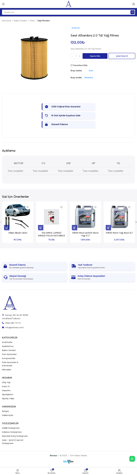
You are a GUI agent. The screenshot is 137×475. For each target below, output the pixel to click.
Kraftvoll (75, 28)
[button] (6, 227)
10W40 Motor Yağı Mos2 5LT (119, 233)
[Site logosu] (68, 4)
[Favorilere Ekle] (27, 207)
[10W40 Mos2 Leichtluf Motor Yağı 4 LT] (85, 216)
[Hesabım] (133, 4)
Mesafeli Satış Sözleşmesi (15, 436)
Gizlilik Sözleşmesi (10, 428)
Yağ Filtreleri (43, 20)
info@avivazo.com (14, 327)
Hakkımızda (7, 415)
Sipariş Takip (8, 398)
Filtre (32, 20)
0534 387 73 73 (12, 323)
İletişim (5, 411)
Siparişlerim (7, 394)
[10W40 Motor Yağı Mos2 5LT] (119, 216)
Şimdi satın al (122, 56)
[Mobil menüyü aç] (3, 4)
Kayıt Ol (5, 386)
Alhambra (88, 77)
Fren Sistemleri (9, 354)
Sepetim (6, 390)
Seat (91, 70)
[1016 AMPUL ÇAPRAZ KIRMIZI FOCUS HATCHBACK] (51, 216)
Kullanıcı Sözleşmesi (12, 432)
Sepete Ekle (95, 56)
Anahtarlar (7, 342)
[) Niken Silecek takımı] (17, 216)
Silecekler (6, 369)
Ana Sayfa (6, 20)
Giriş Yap (6, 382)
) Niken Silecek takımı (17, 233)
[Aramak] (132, 12)
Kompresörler (8, 358)
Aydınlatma (7, 346)
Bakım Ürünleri (20, 20)
